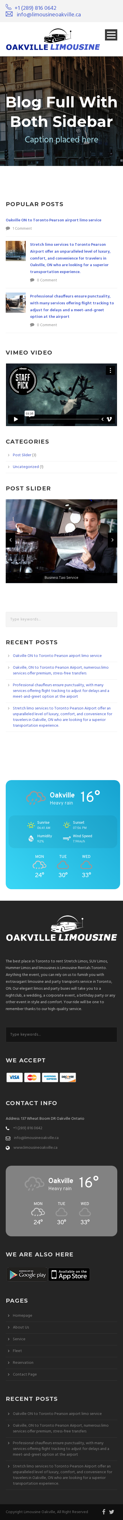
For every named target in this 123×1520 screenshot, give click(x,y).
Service (19, 1339)
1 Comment (22, 228)
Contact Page (25, 1374)
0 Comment (47, 280)
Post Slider (22, 455)
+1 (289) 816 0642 (35, 8)
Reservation (23, 1363)
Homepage (22, 1315)
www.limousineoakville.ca (35, 1147)
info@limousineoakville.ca (49, 15)
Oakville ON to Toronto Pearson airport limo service (53, 220)
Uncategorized (26, 467)
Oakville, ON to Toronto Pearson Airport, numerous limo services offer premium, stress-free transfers (61, 670)
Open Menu (111, 34)
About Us (21, 1327)
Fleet (17, 1351)
